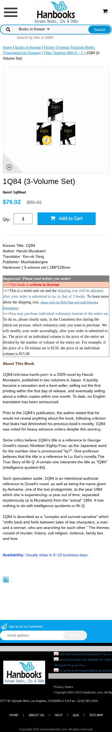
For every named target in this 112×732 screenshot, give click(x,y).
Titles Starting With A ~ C (63, 53)
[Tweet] (6, 581)
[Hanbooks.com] (56, 12)
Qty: (6, 219)
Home (7, 47)
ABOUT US (36, 715)
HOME (13, 715)
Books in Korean (28, 47)
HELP (58, 715)
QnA (76, 715)
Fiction (49, 47)
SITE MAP (96, 715)
